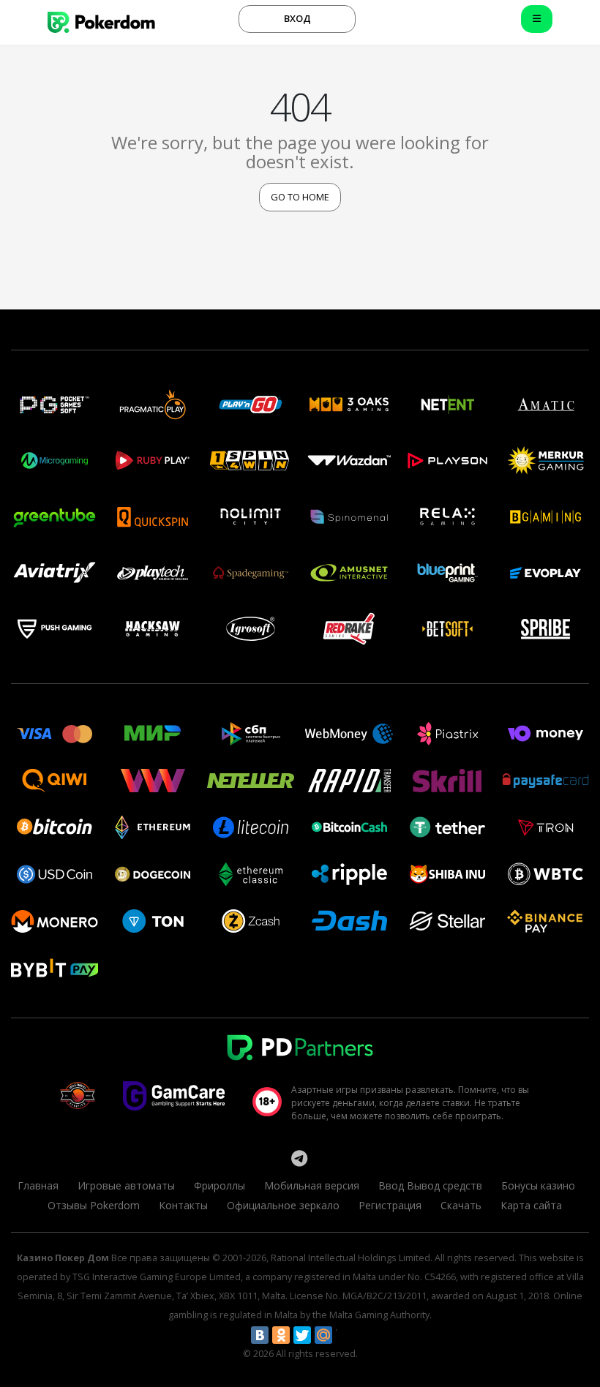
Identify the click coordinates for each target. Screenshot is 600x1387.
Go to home (300, 196)
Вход (297, 18)
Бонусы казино (538, 1185)
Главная (38, 1185)
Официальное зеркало (283, 1205)
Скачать (460, 1205)
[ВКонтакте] (260, 1335)
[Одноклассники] (281, 1335)
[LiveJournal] (344, 1335)
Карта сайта (531, 1205)
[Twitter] (302, 1335)
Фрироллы (219, 1185)
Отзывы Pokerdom (94, 1205)
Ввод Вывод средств (430, 1185)
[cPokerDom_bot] (299, 1158)
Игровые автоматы (126, 1185)
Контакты (183, 1205)
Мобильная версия (311, 1185)
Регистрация (390, 1205)
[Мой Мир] (323, 1335)
